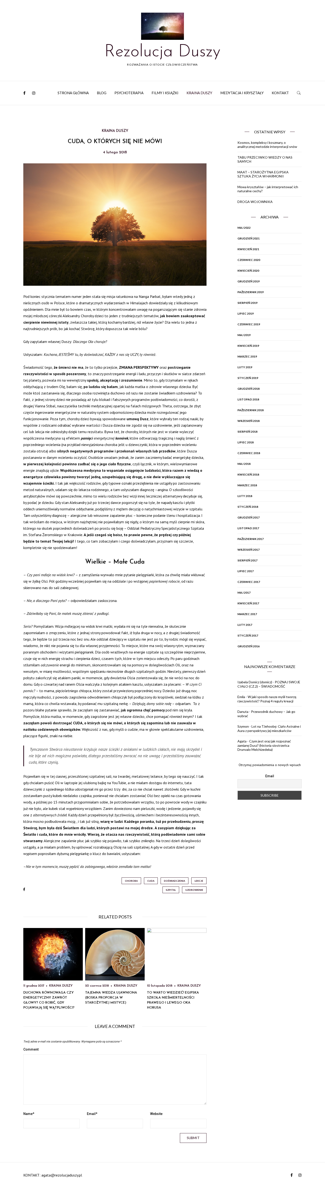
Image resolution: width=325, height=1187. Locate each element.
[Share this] (24, 889)
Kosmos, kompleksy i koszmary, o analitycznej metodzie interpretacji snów (267, 144)
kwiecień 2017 (248, 603)
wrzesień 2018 (248, 421)
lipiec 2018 (245, 442)
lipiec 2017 (245, 571)
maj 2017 (244, 592)
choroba (131, 880)
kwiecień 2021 (248, 249)
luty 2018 (244, 496)
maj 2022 (244, 227)
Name (28, 1114)
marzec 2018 (247, 485)
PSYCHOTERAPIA (128, 93)
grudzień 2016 (248, 646)
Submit (193, 1138)
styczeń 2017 (247, 635)
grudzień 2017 (248, 517)
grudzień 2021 (248, 238)
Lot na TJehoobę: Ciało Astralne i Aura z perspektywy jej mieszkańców (269, 728)
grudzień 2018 (248, 388)
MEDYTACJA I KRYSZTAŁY (242, 93)
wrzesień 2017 (248, 549)
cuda (150, 880)
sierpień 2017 (247, 560)
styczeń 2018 (247, 506)
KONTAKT (280, 93)
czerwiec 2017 (248, 582)
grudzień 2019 (248, 281)
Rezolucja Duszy (162, 52)
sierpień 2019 (247, 303)
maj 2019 (244, 335)
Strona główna (73, 93)
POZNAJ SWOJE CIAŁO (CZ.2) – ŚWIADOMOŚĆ (268, 684)
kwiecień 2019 (248, 345)
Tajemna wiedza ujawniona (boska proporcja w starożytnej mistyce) (111, 998)
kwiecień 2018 (248, 474)
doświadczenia (174, 880)
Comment (31, 1049)
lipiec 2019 (245, 313)
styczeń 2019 (247, 378)
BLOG (101, 93)
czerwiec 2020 (248, 260)
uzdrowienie (194, 889)
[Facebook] (24, 93)
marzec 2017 (247, 614)
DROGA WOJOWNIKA (255, 202)
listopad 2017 (248, 528)
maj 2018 (244, 464)
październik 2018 (250, 410)
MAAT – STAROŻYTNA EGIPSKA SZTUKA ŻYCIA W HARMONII (263, 174)
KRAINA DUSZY (199, 93)
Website (156, 1114)
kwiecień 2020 (248, 270)
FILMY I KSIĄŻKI (165, 93)
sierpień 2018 (247, 431)
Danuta (242, 712)
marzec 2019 (247, 356)
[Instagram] (33, 93)
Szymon (243, 726)
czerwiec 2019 (248, 324)
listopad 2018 (248, 399)
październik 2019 (250, 292)
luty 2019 (244, 367)
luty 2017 (244, 625)
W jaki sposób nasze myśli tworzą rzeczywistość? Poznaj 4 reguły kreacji (266, 699)
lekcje (199, 880)
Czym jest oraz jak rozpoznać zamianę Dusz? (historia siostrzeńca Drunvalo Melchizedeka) (264, 745)
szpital (171, 889)
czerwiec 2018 (248, 453)
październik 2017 (250, 539)
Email (92, 1114)
